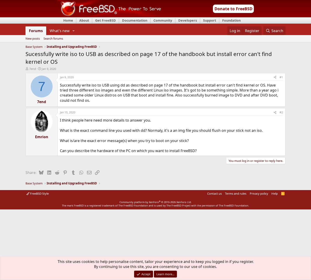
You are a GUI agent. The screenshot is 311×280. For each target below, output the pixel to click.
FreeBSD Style (39, 193)
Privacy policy (259, 193)
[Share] (275, 77)
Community (162, 20)
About (84, 20)
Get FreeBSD (105, 20)
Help (274, 193)
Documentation (134, 20)
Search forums (53, 39)
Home (68, 20)
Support (209, 20)
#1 (281, 77)
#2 (281, 112)
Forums (36, 30)
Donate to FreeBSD (233, 8)
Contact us (214, 193)
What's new (60, 30)
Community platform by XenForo (156, 202)
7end (32, 69)
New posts (32, 39)
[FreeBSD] (109, 15)
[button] (73, 30)
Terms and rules (235, 193)
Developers (187, 20)
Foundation (231, 20)
